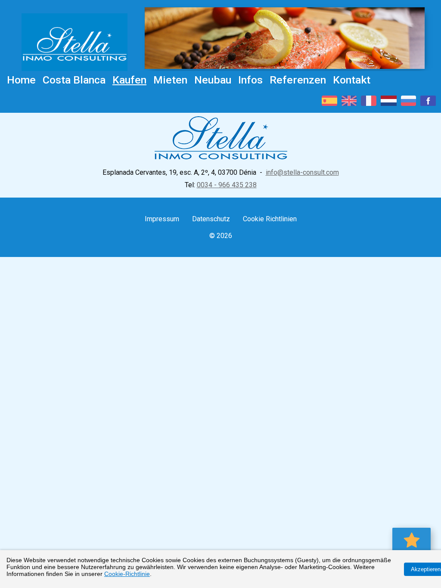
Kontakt (351, 80)
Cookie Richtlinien (270, 219)
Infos (250, 80)
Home (21, 80)
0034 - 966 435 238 (227, 185)
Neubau (212, 80)
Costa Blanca (74, 80)
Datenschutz (211, 219)
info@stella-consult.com (302, 172)
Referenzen (298, 80)
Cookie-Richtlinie (127, 573)
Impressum (162, 219)
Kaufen (129, 80)
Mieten (170, 80)
